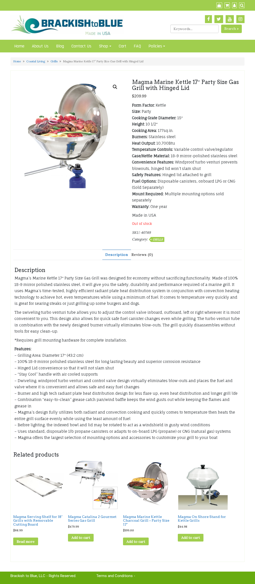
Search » (231, 28)
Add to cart (80, 537)
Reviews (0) (142, 254)
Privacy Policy (147, 576)
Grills (54, 61)
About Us (40, 46)
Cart (122, 46)
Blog (60, 46)
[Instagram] (240, 19)
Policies (155, 46)
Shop (103, 46)
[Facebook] (208, 19)
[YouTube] (230, 19)
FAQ (137, 46)
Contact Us (81, 46)
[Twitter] (218, 19)
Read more (26, 541)
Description (116, 254)
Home (19, 46)
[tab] (116, 255)
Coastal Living (35, 61)
